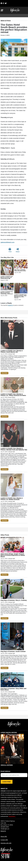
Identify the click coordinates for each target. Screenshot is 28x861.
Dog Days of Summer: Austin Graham (13, 651)
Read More (4, 373)
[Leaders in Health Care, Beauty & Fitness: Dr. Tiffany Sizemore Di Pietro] (12, 385)
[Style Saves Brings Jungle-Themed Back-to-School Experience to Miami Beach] (12, 545)
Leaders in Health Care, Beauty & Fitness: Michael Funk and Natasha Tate (14, 449)
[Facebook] (1, 3)
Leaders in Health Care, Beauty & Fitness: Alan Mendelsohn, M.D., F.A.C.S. (20, 296)
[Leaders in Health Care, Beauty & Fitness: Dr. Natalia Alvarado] (12, 485)
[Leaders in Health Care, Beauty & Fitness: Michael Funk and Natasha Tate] (12, 434)
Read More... (12, 816)
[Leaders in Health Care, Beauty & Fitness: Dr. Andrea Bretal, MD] (7, 267)
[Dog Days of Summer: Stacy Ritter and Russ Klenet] (12, 680)
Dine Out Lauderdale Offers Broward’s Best (20, 270)
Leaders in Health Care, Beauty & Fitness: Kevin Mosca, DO (12, 351)
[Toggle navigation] (2, 10)
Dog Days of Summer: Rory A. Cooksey (14, 600)
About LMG (4, 836)
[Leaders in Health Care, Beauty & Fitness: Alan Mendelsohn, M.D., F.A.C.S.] (20, 288)
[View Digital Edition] (12, 749)
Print (10, 251)
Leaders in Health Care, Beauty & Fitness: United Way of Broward (7, 292)
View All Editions (7, 765)
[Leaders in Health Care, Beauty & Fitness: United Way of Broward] (7, 287)
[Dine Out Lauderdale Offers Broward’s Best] (20, 264)
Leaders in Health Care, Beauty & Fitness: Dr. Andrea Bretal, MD (7, 277)
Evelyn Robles (11, 397)
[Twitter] (6, 3)
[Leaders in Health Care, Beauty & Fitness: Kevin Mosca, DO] (12, 335)
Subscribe (6, 782)
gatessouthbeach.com (7, 242)
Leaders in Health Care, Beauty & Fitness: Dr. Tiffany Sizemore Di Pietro (13, 394)
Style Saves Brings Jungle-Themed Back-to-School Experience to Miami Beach (13, 555)
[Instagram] (3, 3)
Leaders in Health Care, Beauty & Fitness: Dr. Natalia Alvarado (12, 498)
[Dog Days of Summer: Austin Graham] (12, 636)
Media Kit (3, 831)
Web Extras (6, 20)
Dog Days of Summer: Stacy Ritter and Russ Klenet (13, 689)
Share (17, 251)
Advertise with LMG (6, 843)
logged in (10, 305)
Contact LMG (4, 839)
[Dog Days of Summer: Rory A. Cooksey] (12, 589)
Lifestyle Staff (11, 354)
